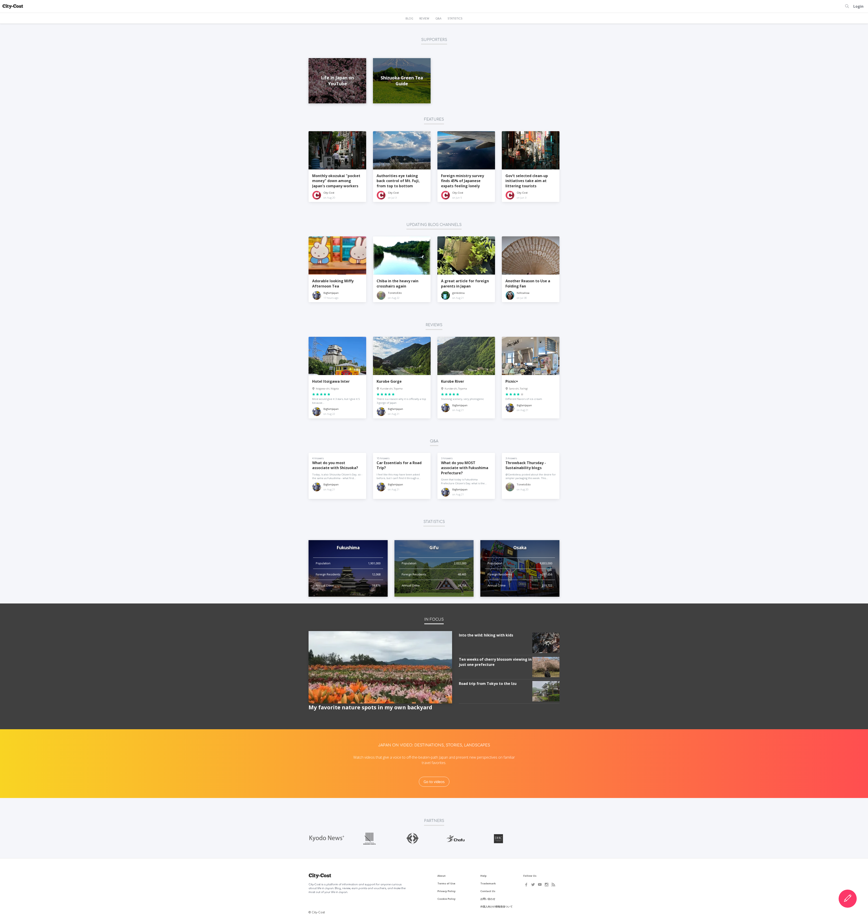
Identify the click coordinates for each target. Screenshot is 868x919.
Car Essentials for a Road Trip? (399, 465)
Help (483, 875)
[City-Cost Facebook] (526, 884)
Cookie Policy (446, 898)
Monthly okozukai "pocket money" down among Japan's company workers (336, 180)
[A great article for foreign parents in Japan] (466, 255)
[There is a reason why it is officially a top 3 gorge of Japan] (402, 356)
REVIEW (424, 18)
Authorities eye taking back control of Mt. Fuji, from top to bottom (398, 180)
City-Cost (328, 192)
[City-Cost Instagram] (547, 884)
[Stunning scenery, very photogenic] (466, 356)
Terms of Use (446, 883)
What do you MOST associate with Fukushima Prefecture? (464, 467)
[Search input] (847, 6)
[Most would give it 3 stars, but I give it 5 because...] (337, 356)
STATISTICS (455, 18)
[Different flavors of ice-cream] (530, 356)
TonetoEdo (395, 292)
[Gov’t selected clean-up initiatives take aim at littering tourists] (530, 150)
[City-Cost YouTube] (540, 884)
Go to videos (434, 781)
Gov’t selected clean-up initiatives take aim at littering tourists (526, 180)
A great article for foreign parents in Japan (465, 283)
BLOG (409, 18)
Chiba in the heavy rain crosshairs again (397, 283)
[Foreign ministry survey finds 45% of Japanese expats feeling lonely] (466, 150)
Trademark (488, 883)
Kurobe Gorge (389, 381)
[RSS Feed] (553, 884)
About (441, 875)
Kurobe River (452, 381)
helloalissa (523, 292)
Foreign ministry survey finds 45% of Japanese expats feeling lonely (462, 180)
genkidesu (458, 292)
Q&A (438, 18)
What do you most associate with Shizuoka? (335, 465)
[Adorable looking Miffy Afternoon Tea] (337, 255)
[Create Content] (848, 899)
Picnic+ (511, 381)
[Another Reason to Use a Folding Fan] (530, 255)
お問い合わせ (487, 898)
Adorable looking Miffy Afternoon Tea (333, 283)
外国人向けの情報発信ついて (496, 906)
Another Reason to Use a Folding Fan (527, 283)
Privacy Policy (446, 891)
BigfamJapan (331, 292)
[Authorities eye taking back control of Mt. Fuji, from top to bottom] (402, 150)
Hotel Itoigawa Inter (331, 381)
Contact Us (487, 891)
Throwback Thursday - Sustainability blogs (525, 465)
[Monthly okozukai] (337, 150)
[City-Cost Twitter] (533, 884)
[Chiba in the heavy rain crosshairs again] (402, 255)
